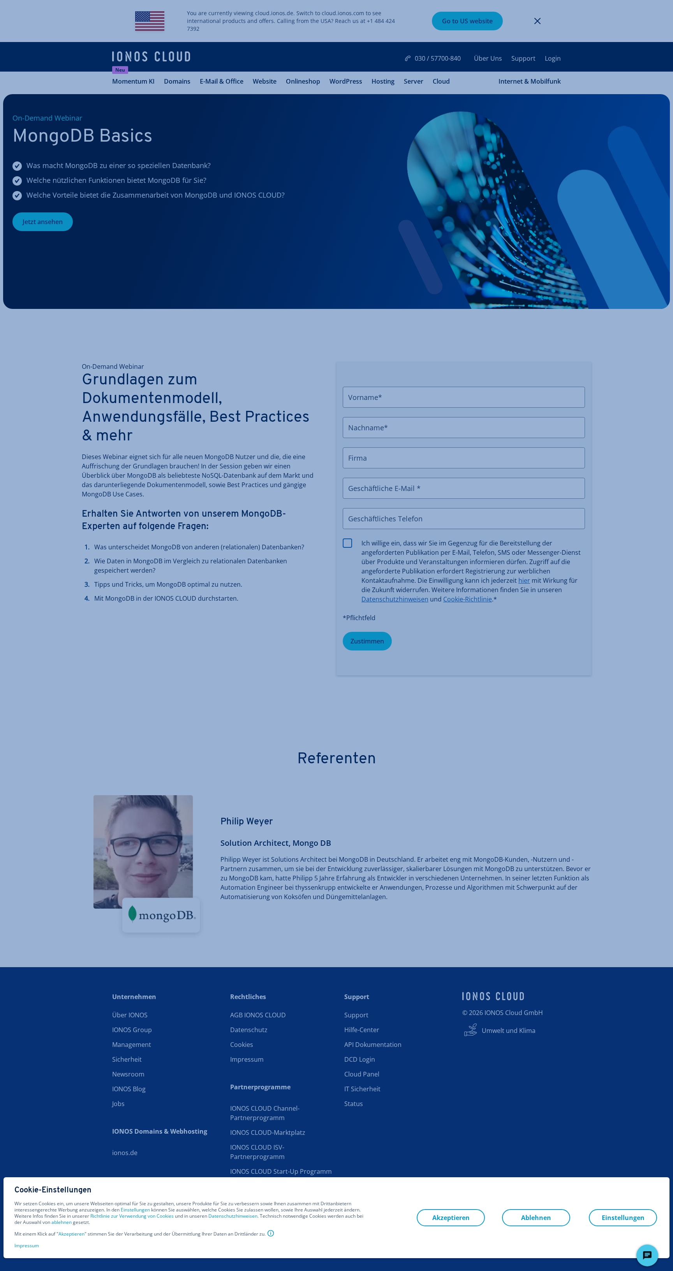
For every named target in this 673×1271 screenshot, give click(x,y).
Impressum (26, 1245)
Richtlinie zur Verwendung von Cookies (132, 1216)
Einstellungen (135, 1210)
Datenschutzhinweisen (232, 1216)
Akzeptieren (71, 1234)
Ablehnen (536, 1217)
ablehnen (61, 1222)
